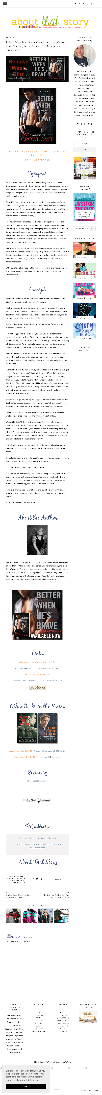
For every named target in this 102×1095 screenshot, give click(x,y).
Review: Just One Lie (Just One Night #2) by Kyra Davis (56, 895)
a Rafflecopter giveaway (37, 781)
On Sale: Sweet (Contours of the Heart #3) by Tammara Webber (18, 895)
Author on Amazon (54, 680)
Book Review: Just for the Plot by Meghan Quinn (85, 214)
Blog (24, 680)
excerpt (19, 878)
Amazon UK (31, 668)
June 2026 (63, 1021)
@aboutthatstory (62, 1062)
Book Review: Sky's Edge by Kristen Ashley (85, 318)
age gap (38, 1023)
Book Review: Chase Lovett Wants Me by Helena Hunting (85, 278)
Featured (39, 1021)
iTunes (57, 668)
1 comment (58, 879)
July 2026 (62, 1018)
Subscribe (84, 149)
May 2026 (63, 1023)
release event (19, 882)
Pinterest (52, 838)
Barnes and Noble (45, 668)
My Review (61, 751)
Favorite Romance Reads (38, 1015)
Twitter (41, 680)
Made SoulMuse (89, 1090)
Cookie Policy (59, 1090)
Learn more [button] (35, 1080)
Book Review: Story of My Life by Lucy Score (85, 338)
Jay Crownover (17, 879)
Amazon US (20, 668)
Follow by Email (21, 844)
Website (16, 680)
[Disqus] (37, 964)
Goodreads (41, 838)
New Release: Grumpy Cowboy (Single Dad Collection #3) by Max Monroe (85, 258)
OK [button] (26, 1087)
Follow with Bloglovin (39, 844)
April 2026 (63, 1026)
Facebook (32, 680)
